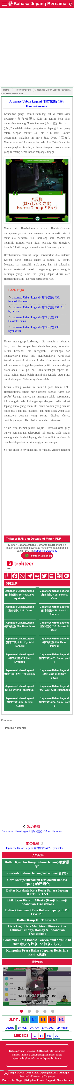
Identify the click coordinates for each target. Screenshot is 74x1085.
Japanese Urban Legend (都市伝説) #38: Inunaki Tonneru (54, 610)
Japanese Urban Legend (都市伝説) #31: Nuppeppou (54, 688)
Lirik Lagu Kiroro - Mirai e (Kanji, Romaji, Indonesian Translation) (37, 902)
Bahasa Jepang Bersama (40, 3)
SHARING (48, 1027)
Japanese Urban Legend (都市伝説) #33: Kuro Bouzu (54, 674)
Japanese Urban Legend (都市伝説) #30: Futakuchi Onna (54, 626)
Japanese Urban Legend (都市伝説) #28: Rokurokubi (19, 672)
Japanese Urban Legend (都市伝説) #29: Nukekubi (19, 688)
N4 (34, 1020)
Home (6, 89)
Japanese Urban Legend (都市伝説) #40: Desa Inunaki (54, 642)
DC (56, 1035)
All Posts (62, 1027)
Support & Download (45, 550)
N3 (43, 1020)
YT (41, 1035)
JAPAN (34, 1027)
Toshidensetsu (23, 89)
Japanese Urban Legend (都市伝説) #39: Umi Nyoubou (19, 658)
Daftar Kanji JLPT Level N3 (37, 920)
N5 (25, 1020)
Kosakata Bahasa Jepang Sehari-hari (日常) (37, 873)
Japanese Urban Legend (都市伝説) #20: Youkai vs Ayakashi (19, 595)
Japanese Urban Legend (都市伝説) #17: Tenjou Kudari (19, 702)
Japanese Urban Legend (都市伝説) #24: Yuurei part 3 (54, 702)
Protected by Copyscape (43, 1076)
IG (34, 1035)
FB (49, 1035)
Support (50, 1080)
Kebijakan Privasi (34, 1080)
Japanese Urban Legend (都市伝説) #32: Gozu (19, 608)
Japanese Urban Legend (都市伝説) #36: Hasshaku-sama (36, 104)
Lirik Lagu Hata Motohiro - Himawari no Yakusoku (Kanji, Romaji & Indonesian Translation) (37, 930)
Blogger (19, 1080)
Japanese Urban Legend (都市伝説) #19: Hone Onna (19, 624)
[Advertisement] (37, 48)
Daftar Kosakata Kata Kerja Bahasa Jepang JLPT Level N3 (37, 892)
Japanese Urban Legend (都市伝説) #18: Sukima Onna (54, 595)
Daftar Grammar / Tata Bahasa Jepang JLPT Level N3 (37, 912)
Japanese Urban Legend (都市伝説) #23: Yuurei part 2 (54, 658)
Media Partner (64, 1080)
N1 (61, 1020)
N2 (52, 1020)
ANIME (10, 1027)
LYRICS (22, 1027)
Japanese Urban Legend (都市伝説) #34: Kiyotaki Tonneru (19, 642)
